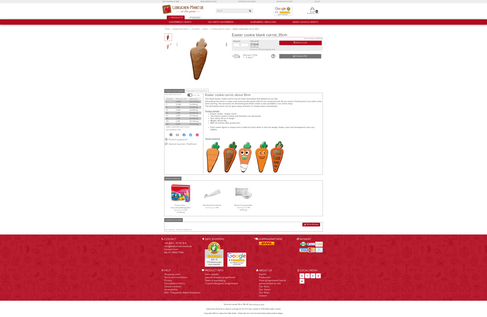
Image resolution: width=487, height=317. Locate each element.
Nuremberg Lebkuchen (263, 22)
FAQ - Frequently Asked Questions (182, 293)
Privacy (168, 280)
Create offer (301, 56)
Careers (263, 296)
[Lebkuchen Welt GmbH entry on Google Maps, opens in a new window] (236, 256)
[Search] (250, 10)
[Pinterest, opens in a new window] (197, 134)
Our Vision (264, 290)
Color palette (212, 274)
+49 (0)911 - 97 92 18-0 (175, 243)
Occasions (196, 29)
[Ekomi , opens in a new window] (214, 254)
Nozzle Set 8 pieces (212, 205)
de (316, 1)
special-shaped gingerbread (220, 277)
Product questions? (177, 140)
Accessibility (171, 290)
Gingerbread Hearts (180, 22)
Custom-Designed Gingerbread (221, 283)
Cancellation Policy (174, 283)
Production (265, 277)
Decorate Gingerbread (221, 22)
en (319, 1)
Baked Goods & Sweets (305, 22)
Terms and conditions (175, 277)
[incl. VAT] (189, 95)
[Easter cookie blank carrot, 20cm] (202, 58)
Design (196, 18)
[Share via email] (177, 135)
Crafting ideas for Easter (220, 29)
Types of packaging (215, 280)
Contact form (171, 249)
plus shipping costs (173, 130)
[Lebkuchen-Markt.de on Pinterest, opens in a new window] (318, 275)
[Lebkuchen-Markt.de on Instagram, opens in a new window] (307, 275)
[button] (174, 91)
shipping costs (270, 49)
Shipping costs (172, 274)
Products (176, 18)
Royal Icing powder (243, 205)
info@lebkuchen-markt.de (178, 246)
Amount (236, 41)
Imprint (262, 274)
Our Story (264, 286)
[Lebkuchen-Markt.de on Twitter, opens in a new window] (312, 275)
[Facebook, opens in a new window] (184, 134)
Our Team (264, 293)
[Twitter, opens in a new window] (191, 134)
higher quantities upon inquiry (178, 127)
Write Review (312, 224)
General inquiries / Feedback (182, 144)
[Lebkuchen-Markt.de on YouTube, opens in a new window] (302, 281)
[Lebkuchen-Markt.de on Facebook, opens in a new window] (302, 275)
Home (167, 29)
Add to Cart (301, 43)
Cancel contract (172, 286)
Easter (205, 29)
